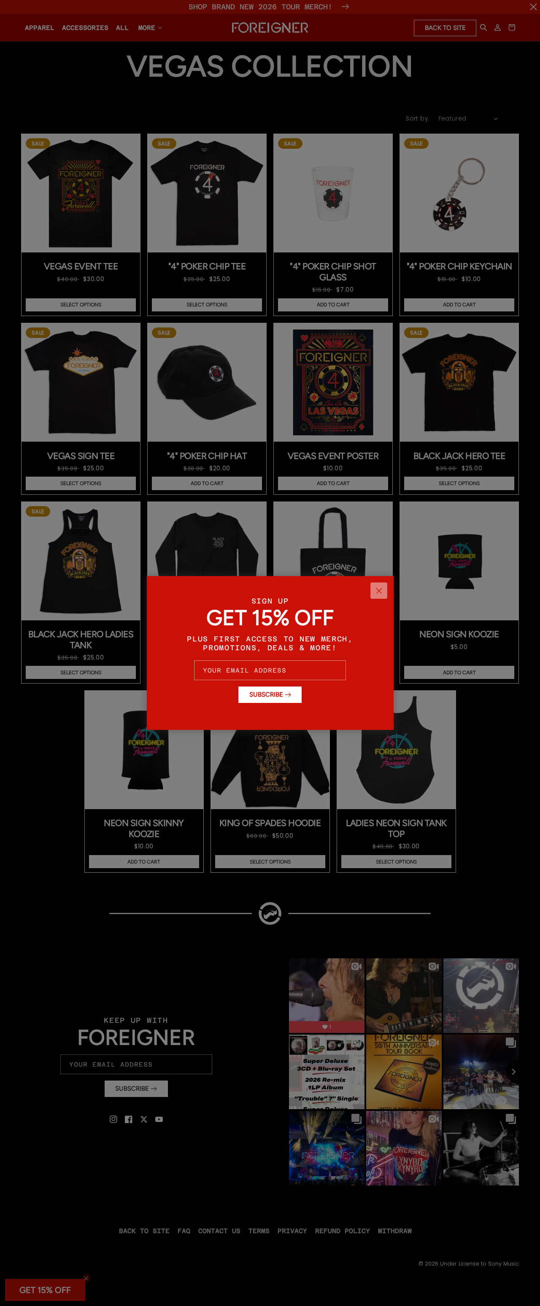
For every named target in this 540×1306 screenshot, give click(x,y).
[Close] (378, 590)
